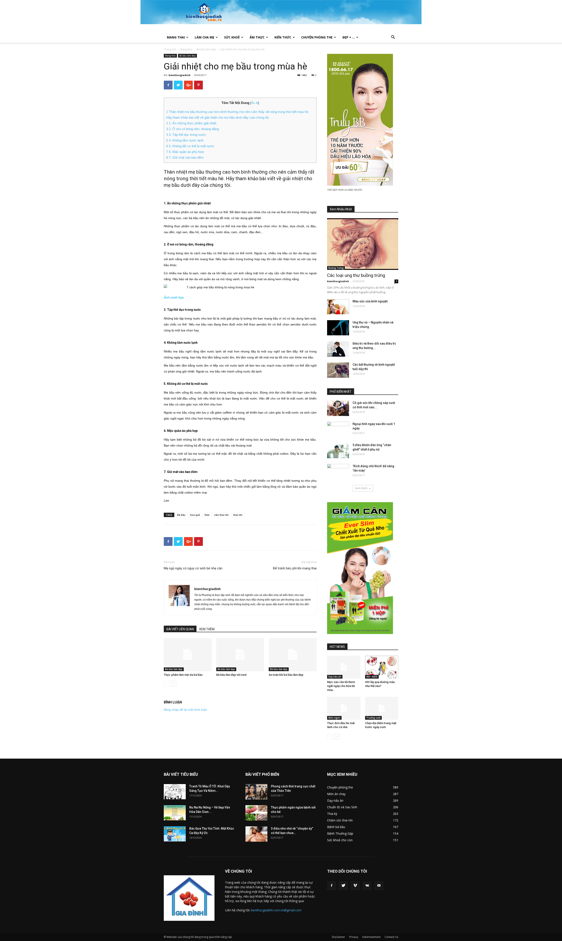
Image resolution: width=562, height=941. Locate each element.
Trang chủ (170, 49)
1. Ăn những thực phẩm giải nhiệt (191, 123)
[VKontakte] (367, 885)
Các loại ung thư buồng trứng (356, 275)
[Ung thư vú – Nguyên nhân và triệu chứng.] (338, 327)
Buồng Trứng (336, 267)
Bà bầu (181, 514)
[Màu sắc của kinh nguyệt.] (338, 306)
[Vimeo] (355, 885)
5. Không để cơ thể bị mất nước (190, 146)
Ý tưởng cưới (373, 717)
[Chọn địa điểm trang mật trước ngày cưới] (381, 708)
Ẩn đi (254, 103)
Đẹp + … (348, 37)
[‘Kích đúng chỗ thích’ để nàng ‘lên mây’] (338, 471)
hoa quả (195, 514)
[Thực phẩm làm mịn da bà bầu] (188, 654)
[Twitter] (343, 885)
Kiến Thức (282, 37)
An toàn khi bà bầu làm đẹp (286, 674)
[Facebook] (331, 885)
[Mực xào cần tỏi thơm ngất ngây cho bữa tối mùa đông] (343, 667)
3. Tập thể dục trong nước (186, 134)
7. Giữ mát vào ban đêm (185, 157)
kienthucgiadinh (180, 75)
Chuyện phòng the (317, 37)
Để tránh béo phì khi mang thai (295, 568)
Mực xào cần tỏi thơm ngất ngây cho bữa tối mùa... (341, 686)
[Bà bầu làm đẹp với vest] (240, 654)
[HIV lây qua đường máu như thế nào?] (381, 667)
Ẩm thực (257, 37)
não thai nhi (221, 514)
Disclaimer (338, 937)
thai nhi (237, 514)
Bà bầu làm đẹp (206, 49)
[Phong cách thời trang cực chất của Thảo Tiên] (256, 791)
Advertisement (371, 937)
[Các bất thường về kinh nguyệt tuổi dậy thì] (338, 370)
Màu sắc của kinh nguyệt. (370, 301)
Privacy (353, 937)
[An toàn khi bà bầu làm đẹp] (293, 654)
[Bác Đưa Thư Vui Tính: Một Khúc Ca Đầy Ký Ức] (175, 833)
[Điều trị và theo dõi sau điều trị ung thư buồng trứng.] (338, 349)
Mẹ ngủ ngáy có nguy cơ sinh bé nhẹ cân (193, 568)
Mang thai (176, 37)
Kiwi (207, 514)
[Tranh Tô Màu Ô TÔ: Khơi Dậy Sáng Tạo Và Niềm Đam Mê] (175, 791)
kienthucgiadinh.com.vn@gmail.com (276, 910)
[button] (393, 38)
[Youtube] (379, 885)
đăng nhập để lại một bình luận (185, 709)
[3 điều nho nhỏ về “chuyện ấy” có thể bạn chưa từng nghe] (256, 834)
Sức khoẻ (232, 37)
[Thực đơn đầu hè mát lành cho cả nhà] (343, 708)
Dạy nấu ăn (334, 676)
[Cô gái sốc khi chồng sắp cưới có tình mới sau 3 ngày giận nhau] (338, 408)
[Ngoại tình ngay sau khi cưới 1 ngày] (338, 429)
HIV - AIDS (371, 676)
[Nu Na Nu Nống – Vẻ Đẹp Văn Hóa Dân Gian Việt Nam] (175, 812)
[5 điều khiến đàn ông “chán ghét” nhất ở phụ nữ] (338, 450)
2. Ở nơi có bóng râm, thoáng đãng (192, 129)
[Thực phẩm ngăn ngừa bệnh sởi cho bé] (256, 813)
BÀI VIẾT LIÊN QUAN (180, 629)
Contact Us (391, 937)
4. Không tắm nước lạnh (185, 140)
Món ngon (334, 717)
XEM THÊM (206, 629)
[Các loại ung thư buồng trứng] (362, 244)
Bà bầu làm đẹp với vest (231, 674)
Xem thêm (361, 488)
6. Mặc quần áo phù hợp (185, 152)
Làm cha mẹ (204, 37)
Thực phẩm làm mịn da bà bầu (183, 674)
